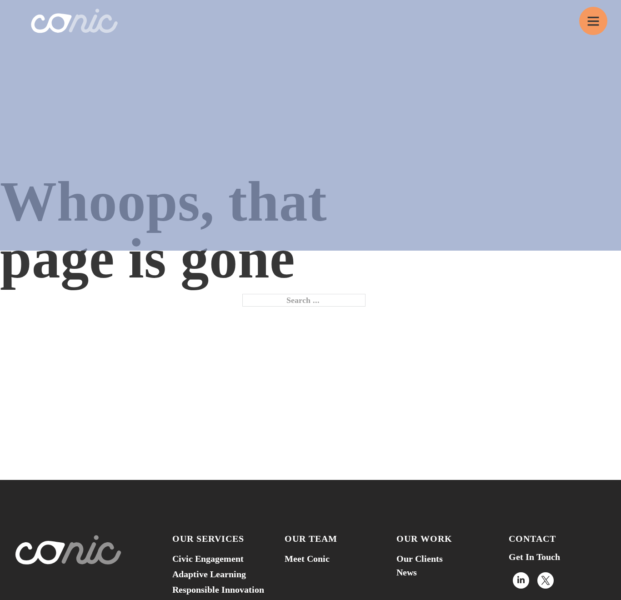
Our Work (424, 539)
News (406, 572)
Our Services (208, 539)
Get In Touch (534, 557)
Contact (532, 539)
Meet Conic (307, 559)
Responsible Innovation (218, 590)
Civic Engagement (208, 559)
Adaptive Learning (209, 574)
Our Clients (419, 559)
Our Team (311, 539)
